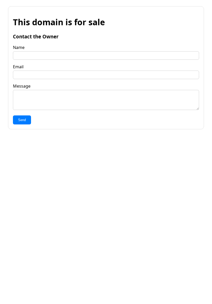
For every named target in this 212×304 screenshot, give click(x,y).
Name (19, 47)
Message (22, 86)
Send (22, 120)
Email (18, 67)
